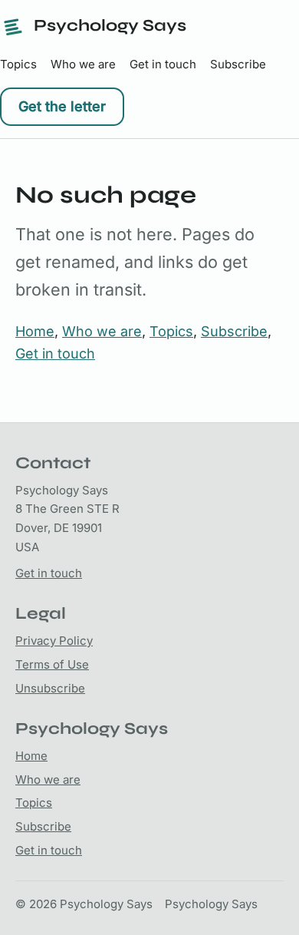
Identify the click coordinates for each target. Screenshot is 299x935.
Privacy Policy (54, 640)
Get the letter (62, 106)
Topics (18, 64)
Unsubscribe (50, 688)
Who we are (83, 64)
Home (34, 331)
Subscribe (238, 64)
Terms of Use (52, 664)
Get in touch (163, 64)
